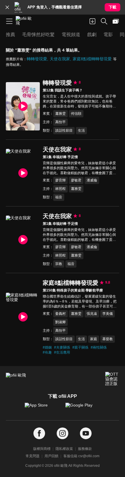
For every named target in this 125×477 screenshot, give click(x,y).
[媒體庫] (115, 21)
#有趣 (47, 352)
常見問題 (33, 456)
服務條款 (85, 449)
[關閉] (7, 7)
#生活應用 (62, 352)
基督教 (107, 339)
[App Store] (42, 408)
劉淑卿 (60, 322)
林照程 (60, 189)
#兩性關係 (99, 347)
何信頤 (76, 114)
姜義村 (60, 314)
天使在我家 (60, 58)
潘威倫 (92, 180)
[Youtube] (86, 433)
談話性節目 (64, 130)
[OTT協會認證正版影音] (112, 379)
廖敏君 (76, 180)
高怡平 (60, 122)
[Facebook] (39, 433)
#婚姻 (47, 347)
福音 (58, 197)
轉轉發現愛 (37, 58)
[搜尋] (104, 21)
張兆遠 (92, 314)
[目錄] (9, 21)
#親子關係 (80, 347)
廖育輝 (60, 180)
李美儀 (107, 314)
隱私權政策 (64, 449)
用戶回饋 (51, 456)
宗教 (58, 264)
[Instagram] (62, 433)
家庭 (93, 339)
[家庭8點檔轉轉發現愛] (23, 317)
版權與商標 (42, 449)
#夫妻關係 (62, 347)
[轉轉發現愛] (23, 106)
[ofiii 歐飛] (25, 21)
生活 (81, 130)
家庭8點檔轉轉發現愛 (92, 58)
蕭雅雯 (60, 114)
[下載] (92, 21)
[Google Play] (82, 408)
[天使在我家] (23, 173)
